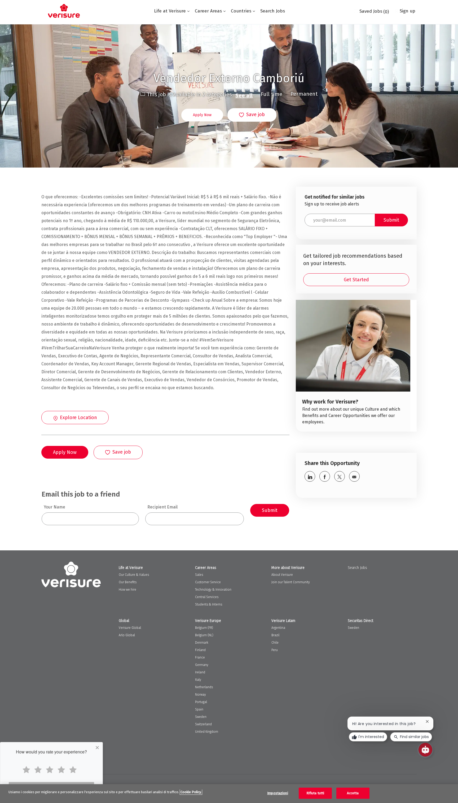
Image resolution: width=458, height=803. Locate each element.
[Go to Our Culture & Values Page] (353, 366)
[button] (202, 115)
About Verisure (282, 575)
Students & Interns (208, 604)
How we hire (127, 589)
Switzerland (203, 724)
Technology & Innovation (213, 589)
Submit (270, 510)
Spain (199, 709)
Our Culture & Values (134, 575)
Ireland (200, 672)
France (200, 657)
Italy (198, 680)
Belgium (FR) (204, 628)
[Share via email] (354, 476)
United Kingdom (206, 732)
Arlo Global (127, 635)
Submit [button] (391, 220)
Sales (199, 575)
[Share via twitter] (339, 476)
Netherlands (204, 687)
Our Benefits (127, 582)
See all (244, 95)
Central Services (206, 597)
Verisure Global (130, 628)
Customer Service (208, 582)
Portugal (201, 702)
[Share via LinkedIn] (310, 476)
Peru (274, 650)
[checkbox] (251, 115)
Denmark (201, 642)
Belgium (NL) (204, 635)
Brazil (275, 635)
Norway (200, 694)
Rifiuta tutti (315, 793)
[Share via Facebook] (324, 476)
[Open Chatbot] (425, 750)
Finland (200, 650)
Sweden (200, 717)
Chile (275, 642)
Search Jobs (272, 11)
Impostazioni (277, 793)
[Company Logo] (63, 11)
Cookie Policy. (190, 792)
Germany (201, 665)
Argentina (278, 628)
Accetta (353, 793)
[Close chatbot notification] (427, 721)
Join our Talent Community (290, 582)
